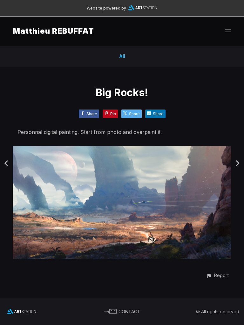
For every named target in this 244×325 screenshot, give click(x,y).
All (122, 56)
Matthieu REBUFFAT (53, 31)
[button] (217, 275)
